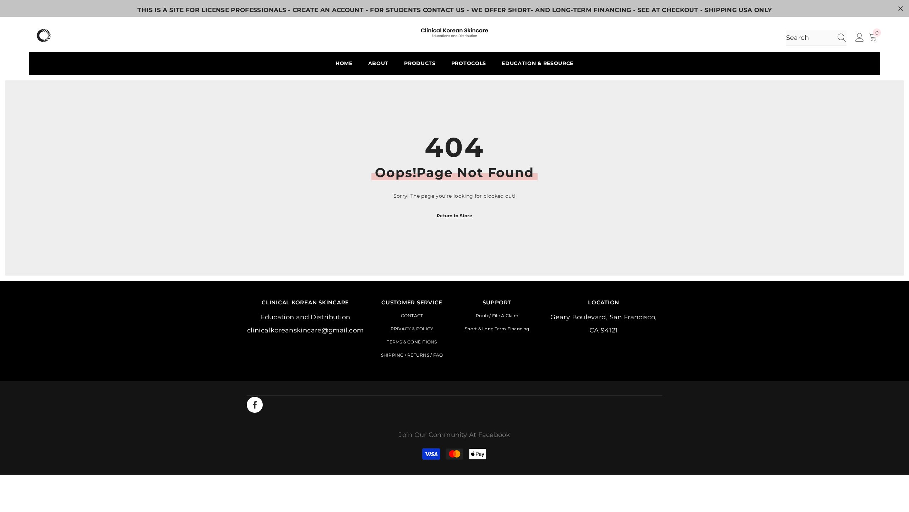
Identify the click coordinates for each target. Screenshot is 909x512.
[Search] (816, 38)
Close (901, 8)
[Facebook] (255, 405)
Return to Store (454, 215)
